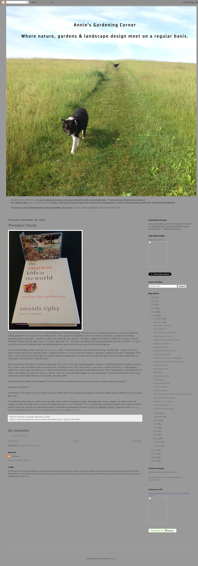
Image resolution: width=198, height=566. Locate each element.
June (155, 428)
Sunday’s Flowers (160, 347)
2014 (153, 312)
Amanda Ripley (51, 350)
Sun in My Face (159, 329)
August (156, 420)
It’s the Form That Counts (163, 409)
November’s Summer (162, 325)
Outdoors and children (71, 419)
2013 (153, 316)
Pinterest (40, 410)
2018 (153, 298)
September (158, 417)
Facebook (69, 404)
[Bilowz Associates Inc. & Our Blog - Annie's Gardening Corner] (157, 522)
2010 (153, 457)
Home (75, 441)
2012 (153, 450)
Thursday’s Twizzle (161, 376)
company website (80, 208)
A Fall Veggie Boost (161, 405)
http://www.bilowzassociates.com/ (162, 472)
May (155, 431)
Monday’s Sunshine (161, 344)
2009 (153, 461)
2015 (153, 308)
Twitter (86, 404)
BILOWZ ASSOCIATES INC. (22, 200)
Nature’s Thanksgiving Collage (166, 340)
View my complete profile (18, 460)
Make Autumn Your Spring (164, 398)
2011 (153, 454)
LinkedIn (61, 410)
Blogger (112, 559)
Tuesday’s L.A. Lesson (162, 401)
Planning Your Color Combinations (167, 358)
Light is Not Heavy (160, 369)
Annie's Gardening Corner (39, 203)
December (158, 319)
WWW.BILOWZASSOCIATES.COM (105, 208)
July (155, 424)
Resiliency (157, 372)
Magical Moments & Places (164, 351)
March (156, 438)
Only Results (158, 380)
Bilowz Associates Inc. (156, 240)
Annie (136, 407)
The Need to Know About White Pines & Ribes (172, 394)
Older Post (136, 441)
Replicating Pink (160, 365)
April (155, 435)
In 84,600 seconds (161, 391)
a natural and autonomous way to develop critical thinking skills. (38, 419)
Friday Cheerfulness (161, 354)
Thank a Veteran (160, 387)
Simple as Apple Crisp (162, 336)
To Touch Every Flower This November (169, 362)
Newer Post (14, 441)
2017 (153, 301)
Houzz (72, 410)
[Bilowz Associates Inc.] (157, 266)
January (157, 446)
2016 (153, 305)
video (67, 341)
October (157, 413)
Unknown (15, 456)
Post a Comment (19, 436)
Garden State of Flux (161, 383)
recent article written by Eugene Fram (26, 333)
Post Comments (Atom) (29, 446)
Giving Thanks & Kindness (164, 333)
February (157, 442)
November (158, 322)
